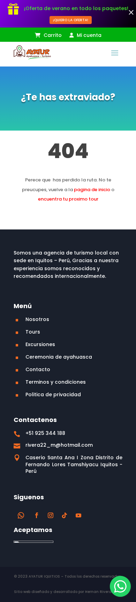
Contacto (37, 369)
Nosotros (37, 319)
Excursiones (40, 344)
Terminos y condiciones (55, 381)
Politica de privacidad (53, 394)
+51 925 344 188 (45, 433)
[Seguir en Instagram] (50, 515)
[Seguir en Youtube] (78, 515)
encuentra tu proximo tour (68, 199)
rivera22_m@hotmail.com (59, 444)
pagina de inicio (92, 189)
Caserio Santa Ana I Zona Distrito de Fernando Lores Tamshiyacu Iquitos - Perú (73, 464)
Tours (32, 331)
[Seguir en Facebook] (36, 515)
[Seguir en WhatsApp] (21, 515)
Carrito (52, 36)
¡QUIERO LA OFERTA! (70, 20)
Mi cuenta (88, 36)
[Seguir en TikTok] (64, 515)
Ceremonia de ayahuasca (58, 356)
